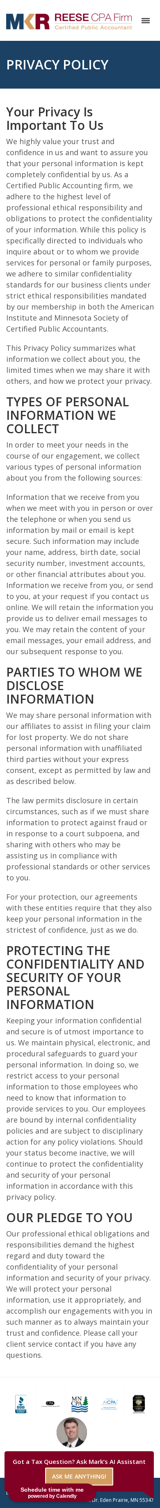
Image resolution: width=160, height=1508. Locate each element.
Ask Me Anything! (79, 1476)
